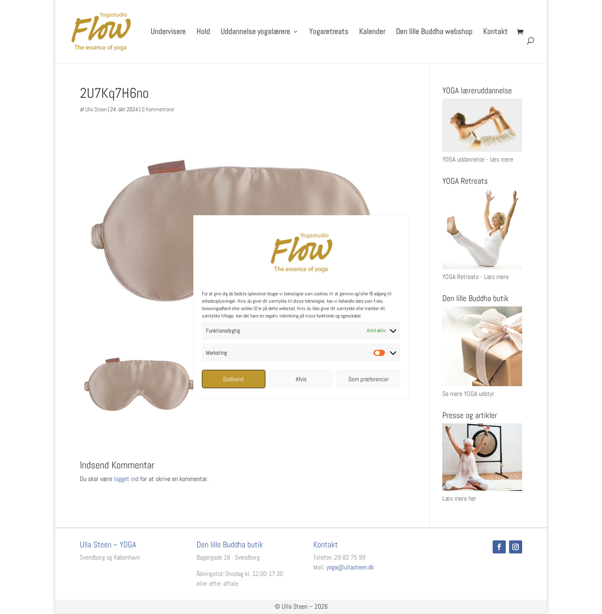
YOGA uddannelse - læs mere (477, 159)
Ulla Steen (95, 109)
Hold (203, 32)
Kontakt (495, 32)
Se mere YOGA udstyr (468, 393)
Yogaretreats (329, 32)
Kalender (372, 32)
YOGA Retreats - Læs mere (475, 276)
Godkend (233, 379)
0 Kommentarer (158, 109)
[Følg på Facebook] (499, 546)
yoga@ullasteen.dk (350, 567)
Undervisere (168, 32)
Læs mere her (459, 498)
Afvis (301, 379)
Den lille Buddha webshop (434, 32)
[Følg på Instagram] (515, 546)
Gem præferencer (369, 379)
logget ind (126, 479)
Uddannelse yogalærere (255, 32)
